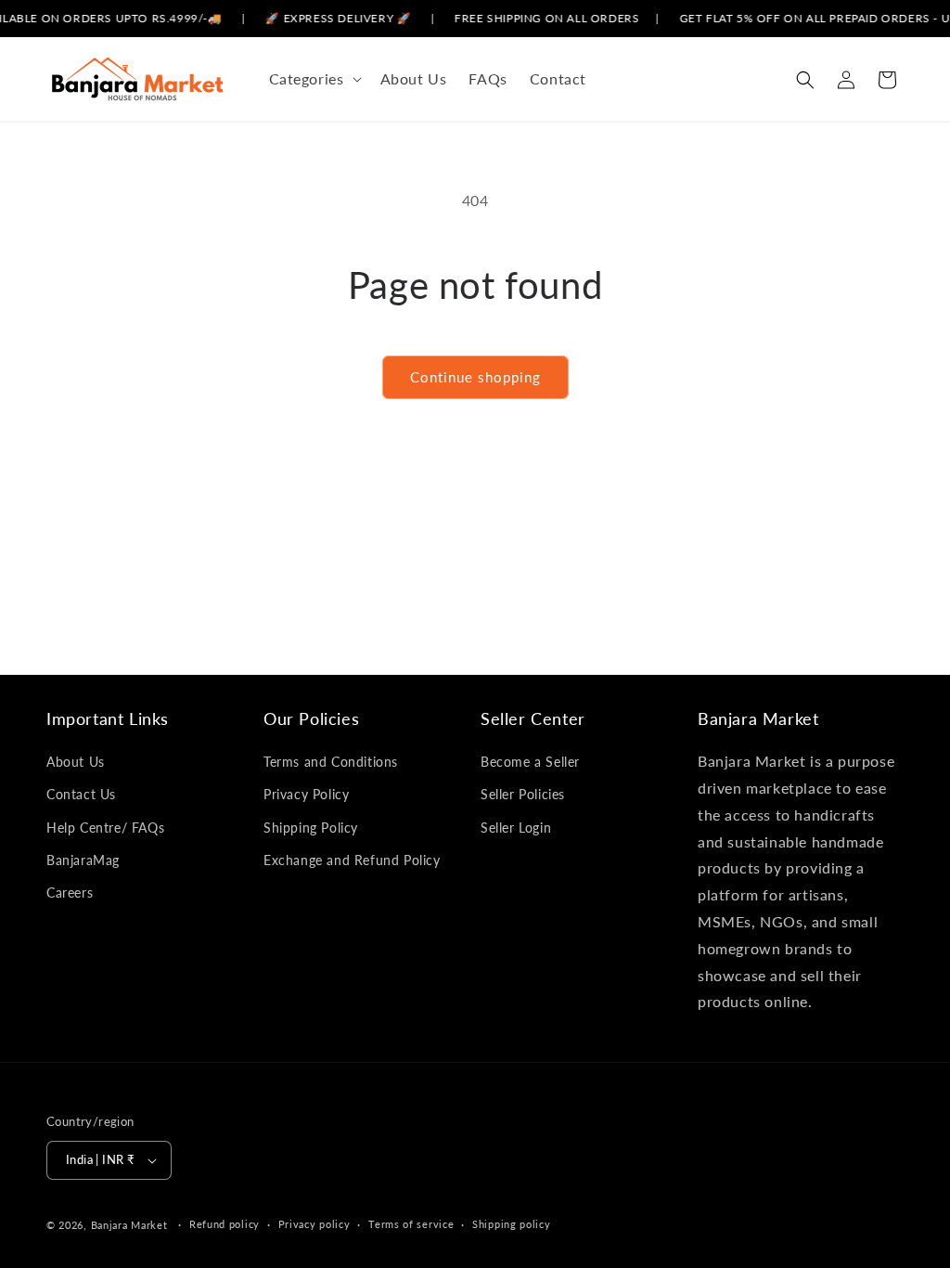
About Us (75, 762)
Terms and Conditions (330, 762)
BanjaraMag (83, 860)
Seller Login (516, 827)
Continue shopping (475, 377)
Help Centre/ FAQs (105, 827)
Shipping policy (511, 1224)
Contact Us (81, 794)
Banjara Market (129, 1225)
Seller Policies (523, 794)
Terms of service (411, 1224)
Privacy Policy (306, 794)
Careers (69, 892)
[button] (313, 79)
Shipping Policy (310, 827)
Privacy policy (314, 1224)
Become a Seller (530, 762)
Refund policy (224, 1224)
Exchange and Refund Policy (352, 860)
